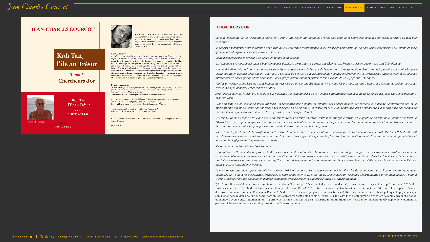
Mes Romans (354, 7)
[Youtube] (46, 236)
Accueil (273, 7)
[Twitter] (31, 236)
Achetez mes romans (380, 7)
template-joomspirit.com (428, 229)
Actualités (290, 7)
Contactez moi (409, 7)
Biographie (334, 7)
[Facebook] (36, 236)
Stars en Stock (312, 7)
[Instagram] (41, 236)
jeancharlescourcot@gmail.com (166, 236)
